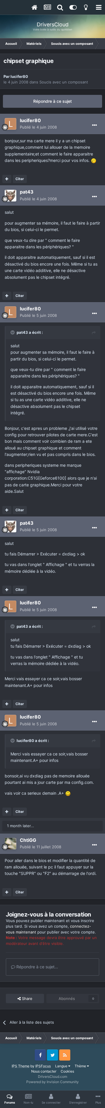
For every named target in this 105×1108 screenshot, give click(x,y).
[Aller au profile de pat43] (10, 195)
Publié (38, 127)
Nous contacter (43, 1071)
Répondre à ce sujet (52, 101)
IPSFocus (43, 1066)
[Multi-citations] (6, 179)
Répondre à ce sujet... (36, 966)
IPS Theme (20, 1066)
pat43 (27, 192)
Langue (61, 1066)
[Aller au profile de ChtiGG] (10, 843)
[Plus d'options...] (94, 125)
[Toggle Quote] (13, 332)
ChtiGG (28, 840)
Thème (81, 1066)
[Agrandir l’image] (94, 160)
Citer (19, 179)
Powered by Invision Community (52, 1082)
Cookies (67, 1071)
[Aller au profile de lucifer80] (10, 124)
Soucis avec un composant (63, 82)
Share (26, 998)
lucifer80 (19, 76)
